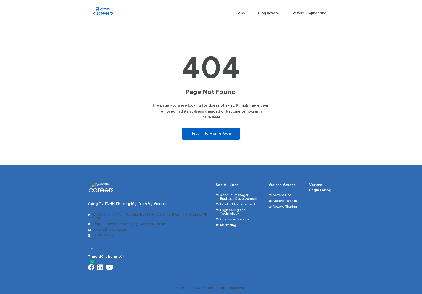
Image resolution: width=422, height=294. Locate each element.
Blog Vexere (268, 13)
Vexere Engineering (309, 13)
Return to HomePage (211, 133)
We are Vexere (282, 185)
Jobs (240, 13)
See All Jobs (227, 185)
